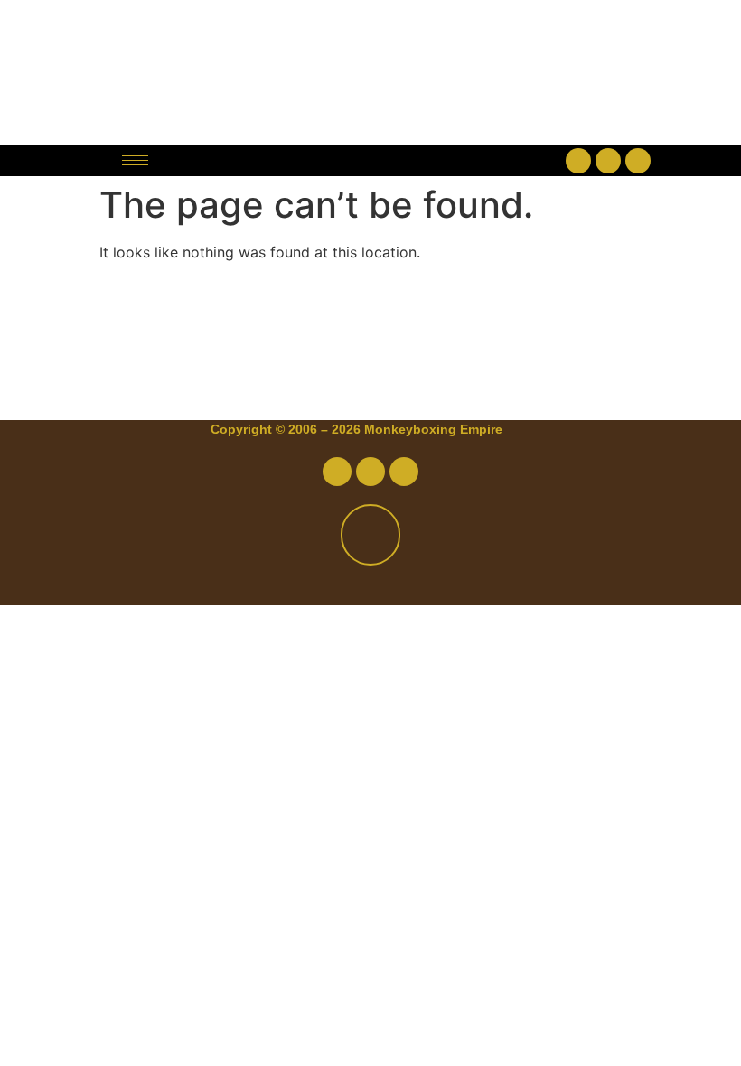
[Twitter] (608, 160)
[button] (370, 160)
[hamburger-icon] (135, 160)
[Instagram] (638, 160)
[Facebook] (578, 160)
